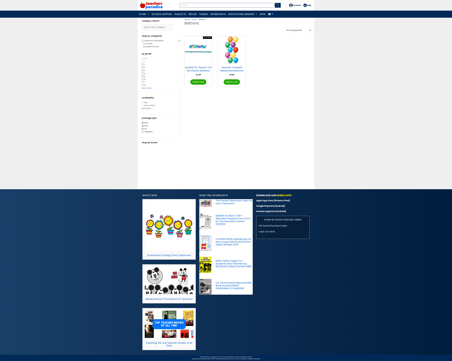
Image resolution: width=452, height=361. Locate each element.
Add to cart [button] (232, 82)
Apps (263, 14)
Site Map (203, 359)
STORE (142, 14)
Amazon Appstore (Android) (271, 211)
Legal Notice (196, 359)
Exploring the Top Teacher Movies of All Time (169, 344)
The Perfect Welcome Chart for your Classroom (234, 202)
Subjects (180, 14)
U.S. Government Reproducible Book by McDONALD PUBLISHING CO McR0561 (234, 285)
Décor (192, 14)
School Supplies (162, 14)
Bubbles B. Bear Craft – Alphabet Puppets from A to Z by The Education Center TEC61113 (233, 220)
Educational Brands (241, 14)
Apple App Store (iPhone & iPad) (273, 200)
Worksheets (218, 14)
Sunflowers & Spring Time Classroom (169, 255)
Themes (203, 14)
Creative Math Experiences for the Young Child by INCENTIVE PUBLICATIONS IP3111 (234, 242)
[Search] (278, 5)
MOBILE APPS (284, 195)
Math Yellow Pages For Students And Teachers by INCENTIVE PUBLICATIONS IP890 (234, 263)
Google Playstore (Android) (270, 206)
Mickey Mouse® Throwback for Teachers (169, 299)
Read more (198, 82)
